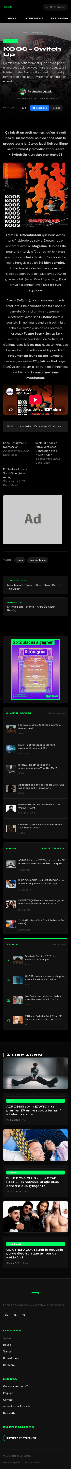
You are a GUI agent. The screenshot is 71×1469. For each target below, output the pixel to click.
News (12, 18)
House (7, 1345)
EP (12, 1101)
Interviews (34, 18)
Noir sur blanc (38, 560)
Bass (17, 32)
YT (23, 1315)
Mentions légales (11, 1462)
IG (6, 1315)
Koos (20, 560)
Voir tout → (53, 848)
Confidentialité (31, 1462)
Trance (7, 1351)
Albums (16, 1244)
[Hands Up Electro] (8, 7)
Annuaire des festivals (16, 1406)
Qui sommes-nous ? (15, 1386)
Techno (7, 1338)
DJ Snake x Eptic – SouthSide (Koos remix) (15, 473)
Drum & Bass (11, 1358)
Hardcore (9, 1365)
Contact (8, 1399)
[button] (8, 7)
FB (15, 1315)
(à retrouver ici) (45, 251)
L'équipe (8, 1393)
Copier (56, 107)
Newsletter (10, 1413)
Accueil (7, 32)
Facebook (41, 107)
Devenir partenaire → (23, 1438)
